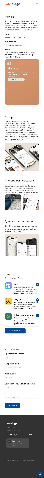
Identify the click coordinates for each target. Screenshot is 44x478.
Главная (9, 435)
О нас (30, 435)
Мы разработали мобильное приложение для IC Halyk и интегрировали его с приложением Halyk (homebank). (24, 321)
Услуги (15, 435)
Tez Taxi (17, 284)
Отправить (12, 405)
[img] (13, 202)
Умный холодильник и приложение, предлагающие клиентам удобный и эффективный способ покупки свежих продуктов (25, 305)
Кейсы (23, 435)
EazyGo (17, 299)
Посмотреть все (15, 331)
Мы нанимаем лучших (17, 444)
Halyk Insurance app (23, 315)
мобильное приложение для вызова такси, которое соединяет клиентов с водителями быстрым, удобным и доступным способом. (25, 290)
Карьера (16, 441)
